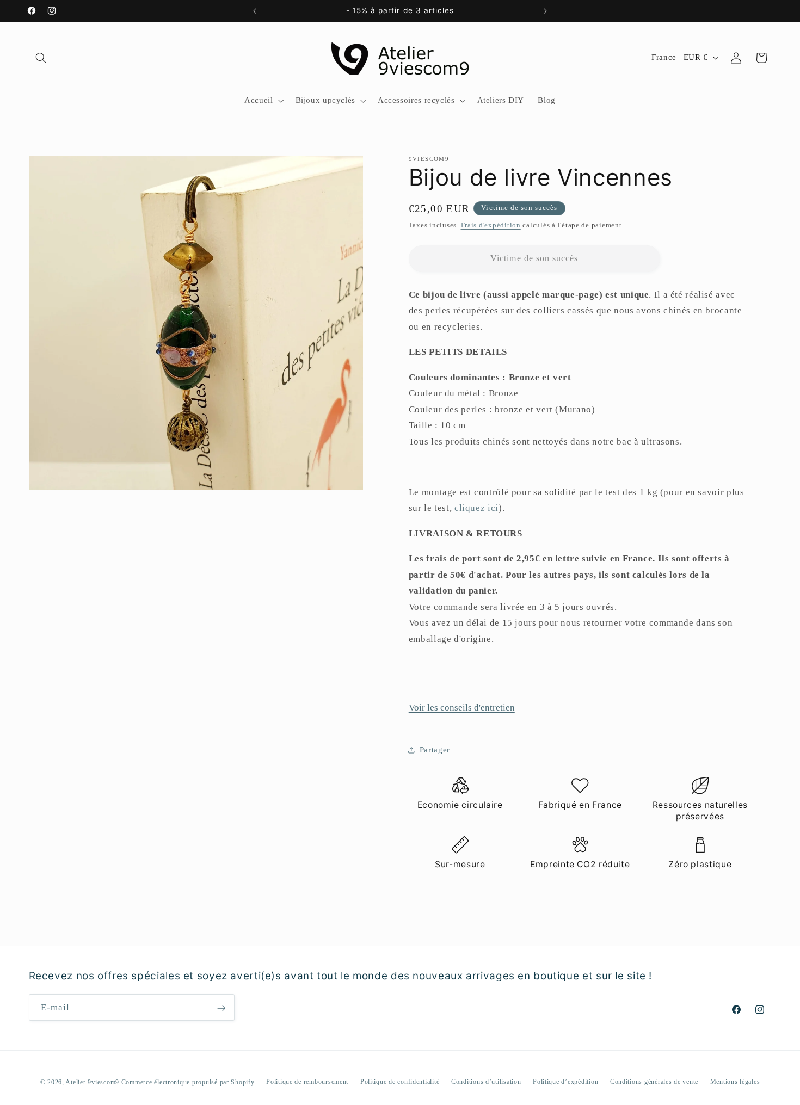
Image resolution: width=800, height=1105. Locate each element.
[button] (41, 57)
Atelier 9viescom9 (93, 1081)
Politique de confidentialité (400, 1081)
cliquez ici (476, 508)
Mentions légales (735, 1081)
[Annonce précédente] (255, 11)
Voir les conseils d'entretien (462, 707)
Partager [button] (435, 749)
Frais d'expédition (491, 225)
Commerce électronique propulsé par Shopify (188, 1081)
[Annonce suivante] (545, 11)
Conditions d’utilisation (486, 1081)
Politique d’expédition (565, 1081)
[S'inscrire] (220, 1008)
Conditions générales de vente (654, 1081)
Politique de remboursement (307, 1081)
